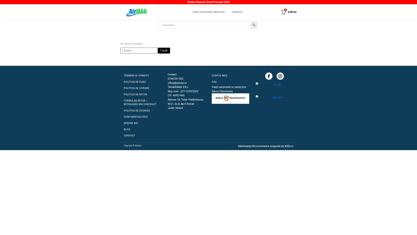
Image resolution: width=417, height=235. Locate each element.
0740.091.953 (175, 78)
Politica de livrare (136, 88)
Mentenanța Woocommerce (253, 146)
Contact (237, 12)
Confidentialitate (136, 117)
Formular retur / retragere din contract (140, 102)
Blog (127, 129)
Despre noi (131, 123)
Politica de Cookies (137, 110)
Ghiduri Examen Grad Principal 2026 (208, 2)
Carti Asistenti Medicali (209, 12)
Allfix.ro (289, 146)
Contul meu (219, 75)
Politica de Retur (135, 94)
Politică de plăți (135, 82)
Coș (214, 82)
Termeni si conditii (136, 75)
